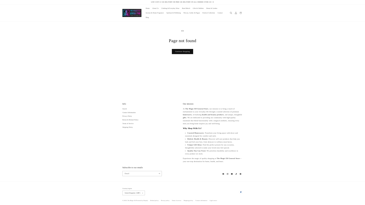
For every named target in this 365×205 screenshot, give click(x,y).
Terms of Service (128, 123)
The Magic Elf (131, 200)
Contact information (201, 200)
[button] (231, 13)
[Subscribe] (159, 173)
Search (124, 109)
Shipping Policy (127, 127)
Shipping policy (188, 200)
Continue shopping (182, 51)
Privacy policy (165, 200)
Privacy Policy (127, 116)
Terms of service (176, 200)
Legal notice (213, 200)
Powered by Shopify (142, 200)
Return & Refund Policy (130, 120)
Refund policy (154, 200)
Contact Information (129, 112)
